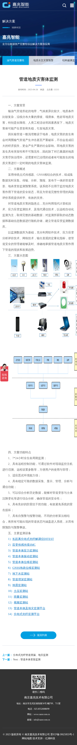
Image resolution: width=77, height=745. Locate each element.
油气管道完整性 (15, 60)
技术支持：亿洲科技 (44, 738)
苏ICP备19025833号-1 (62, 734)
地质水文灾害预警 (43, 60)
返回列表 (42, 635)
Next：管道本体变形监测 (26, 659)
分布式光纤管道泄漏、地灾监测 (30, 655)
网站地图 (27, 738)
